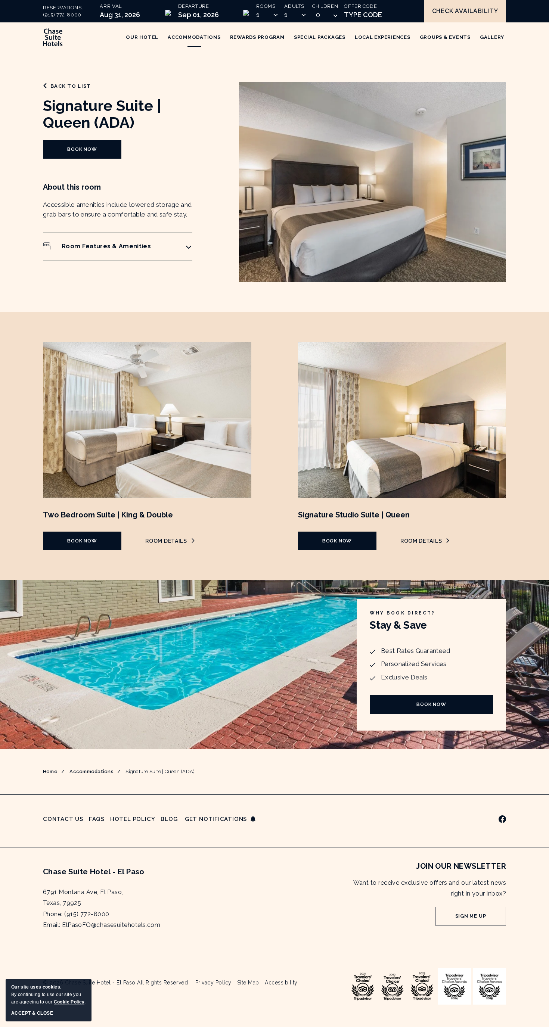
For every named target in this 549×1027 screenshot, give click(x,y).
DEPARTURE (193, 6)
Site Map (248, 983)
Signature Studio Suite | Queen (354, 514)
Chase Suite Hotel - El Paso (94, 871)
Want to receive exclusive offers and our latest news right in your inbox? (429, 888)
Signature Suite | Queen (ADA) (102, 114)
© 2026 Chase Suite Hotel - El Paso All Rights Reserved (115, 983)
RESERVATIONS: (63, 11)
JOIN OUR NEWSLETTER (461, 866)
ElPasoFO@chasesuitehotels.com (111, 924)
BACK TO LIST (70, 86)
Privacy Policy (213, 983)
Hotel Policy (132, 819)
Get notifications (216, 819)
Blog (169, 819)
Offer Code (360, 6)
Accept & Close (32, 1013)
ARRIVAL (111, 6)
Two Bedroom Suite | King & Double (108, 514)
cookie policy (69, 1002)
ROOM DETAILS (169, 541)
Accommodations (91, 771)
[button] (325, 15)
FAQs (97, 819)
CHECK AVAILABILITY (465, 11)
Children (325, 6)
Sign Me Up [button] (480, 919)
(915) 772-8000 (62, 15)
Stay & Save (398, 625)
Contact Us (63, 819)
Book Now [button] (89, 152)
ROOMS (265, 6)
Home (50, 771)
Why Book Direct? (402, 613)
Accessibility (281, 983)
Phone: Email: (101, 908)
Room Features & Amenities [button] (106, 246)
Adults (294, 6)
